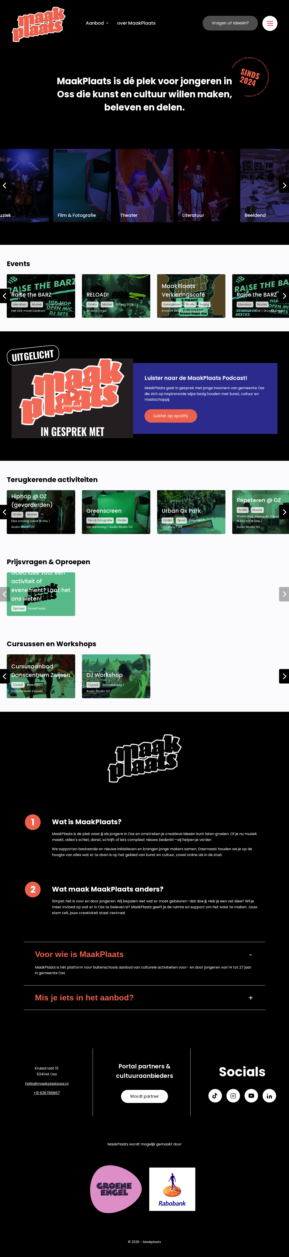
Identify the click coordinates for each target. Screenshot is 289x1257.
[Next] (284, 185)
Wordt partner (144, 1096)
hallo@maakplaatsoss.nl (46, 1083)
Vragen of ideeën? (230, 23)
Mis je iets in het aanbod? (84, 997)
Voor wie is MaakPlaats (79, 954)
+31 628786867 (46, 1092)
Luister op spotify (171, 416)
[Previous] (5, 185)
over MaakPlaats (136, 23)
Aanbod (95, 23)
